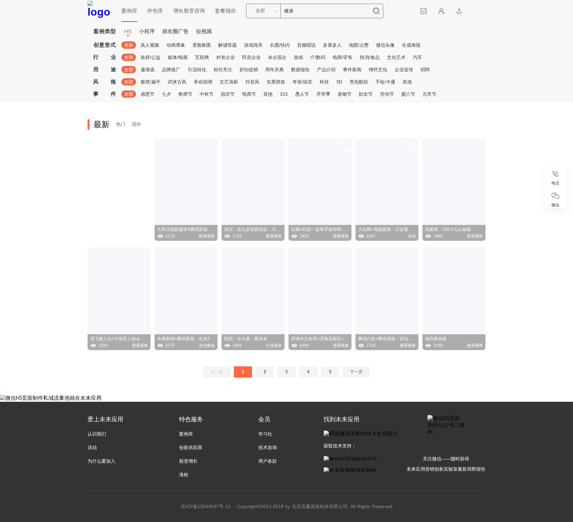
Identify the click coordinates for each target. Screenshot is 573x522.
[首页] (99, 11)
